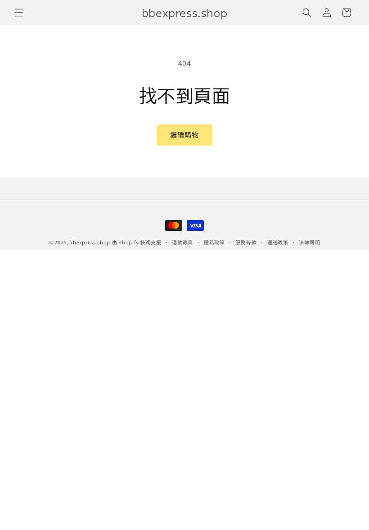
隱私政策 (214, 242)
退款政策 (182, 242)
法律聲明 (309, 242)
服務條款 (245, 242)
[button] (19, 12)
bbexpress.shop (89, 242)
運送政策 (277, 242)
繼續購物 (184, 134)
